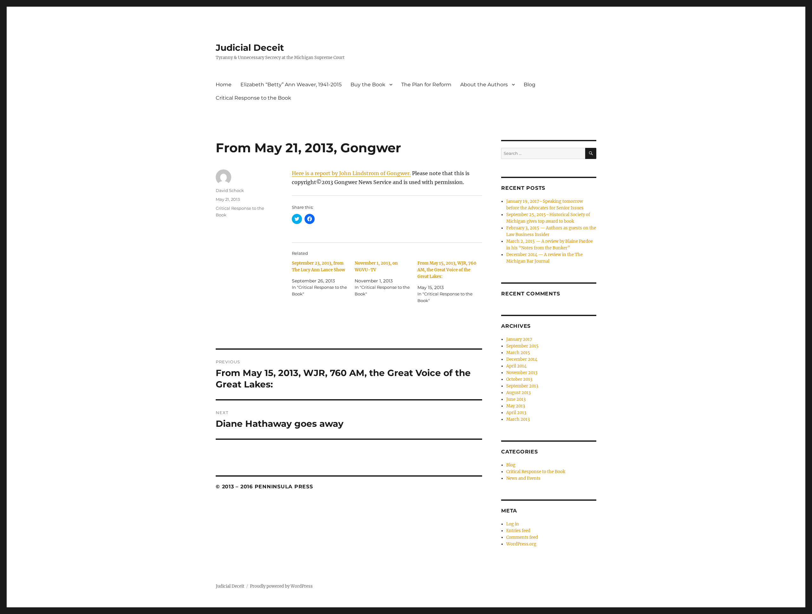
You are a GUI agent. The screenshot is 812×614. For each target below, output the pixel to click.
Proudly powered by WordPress (281, 586)
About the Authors (484, 85)
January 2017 (519, 339)
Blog (529, 85)
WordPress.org (521, 544)
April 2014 (516, 366)
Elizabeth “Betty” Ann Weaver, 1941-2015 (291, 85)
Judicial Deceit (250, 47)
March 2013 (518, 419)
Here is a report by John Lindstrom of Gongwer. (351, 173)
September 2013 (522, 386)
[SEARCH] (590, 153)
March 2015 (518, 352)
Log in (512, 524)
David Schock (230, 190)
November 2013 (521, 372)
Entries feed (518, 530)
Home (224, 85)
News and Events (523, 478)
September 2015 (522, 346)
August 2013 (518, 392)
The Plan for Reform (426, 85)
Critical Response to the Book (253, 98)
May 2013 (515, 406)
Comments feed (522, 537)
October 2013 (519, 379)
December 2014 (521, 359)
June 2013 (516, 399)
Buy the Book (367, 85)
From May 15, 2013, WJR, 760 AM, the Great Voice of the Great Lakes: (446, 270)
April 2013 (516, 412)
